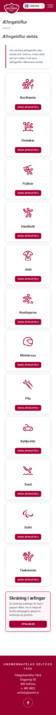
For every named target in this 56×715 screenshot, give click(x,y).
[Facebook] (28, 702)
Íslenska (34, 5)
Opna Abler (28, 624)
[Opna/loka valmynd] (50, 6)
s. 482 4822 (28, 688)
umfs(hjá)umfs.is (28, 692)
